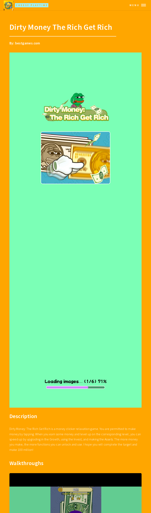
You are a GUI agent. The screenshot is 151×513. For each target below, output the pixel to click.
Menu (135, 5)
